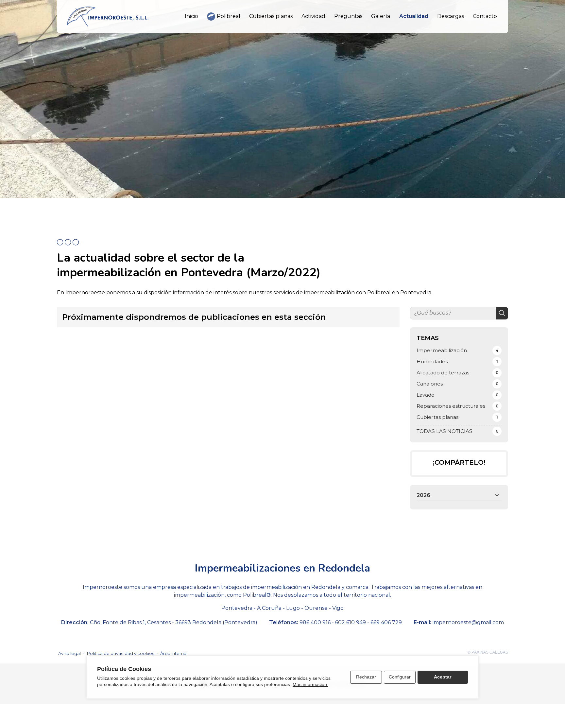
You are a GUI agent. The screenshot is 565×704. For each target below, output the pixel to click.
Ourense (316, 608)
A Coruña (269, 608)
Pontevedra (236, 608)
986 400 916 (315, 622)
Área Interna (173, 653)
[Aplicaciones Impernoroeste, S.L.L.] (107, 16)
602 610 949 (350, 622)
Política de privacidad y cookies (120, 653)
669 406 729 (386, 622)
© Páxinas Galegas (488, 652)
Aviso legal (69, 653)
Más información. (310, 684)
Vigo (338, 608)
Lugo (293, 608)
